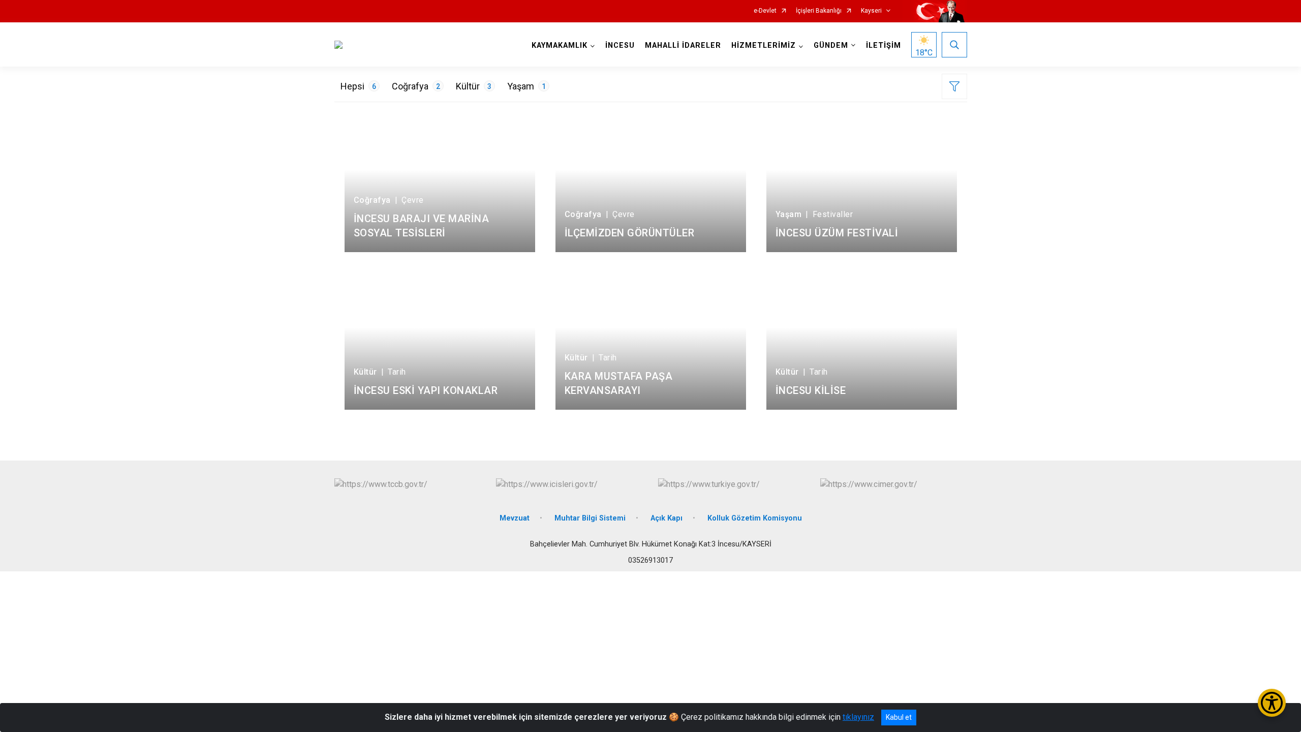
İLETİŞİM (883, 45)
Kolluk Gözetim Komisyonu (754, 518)
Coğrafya (416, 86)
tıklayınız (858, 717)
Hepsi (358, 86)
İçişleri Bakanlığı (819, 11)
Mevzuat (515, 518)
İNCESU (620, 45)
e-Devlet (765, 11)
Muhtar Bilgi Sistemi (590, 518)
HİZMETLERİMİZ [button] (763, 45)
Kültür (473, 86)
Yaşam (526, 86)
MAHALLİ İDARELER (683, 45)
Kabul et (899, 717)
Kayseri (871, 11)
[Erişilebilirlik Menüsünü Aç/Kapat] (1272, 703)
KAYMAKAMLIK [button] (559, 45)
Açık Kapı (666, 518)
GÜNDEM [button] (831, 45)
